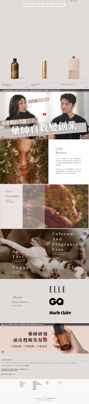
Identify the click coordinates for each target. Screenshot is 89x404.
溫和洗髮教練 (35, 381)
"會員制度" (10, 374)
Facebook (60, 381)
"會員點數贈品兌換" (22, 369)
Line (59, 384)
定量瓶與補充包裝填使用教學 (37, 384)
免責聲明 (34, 385)
